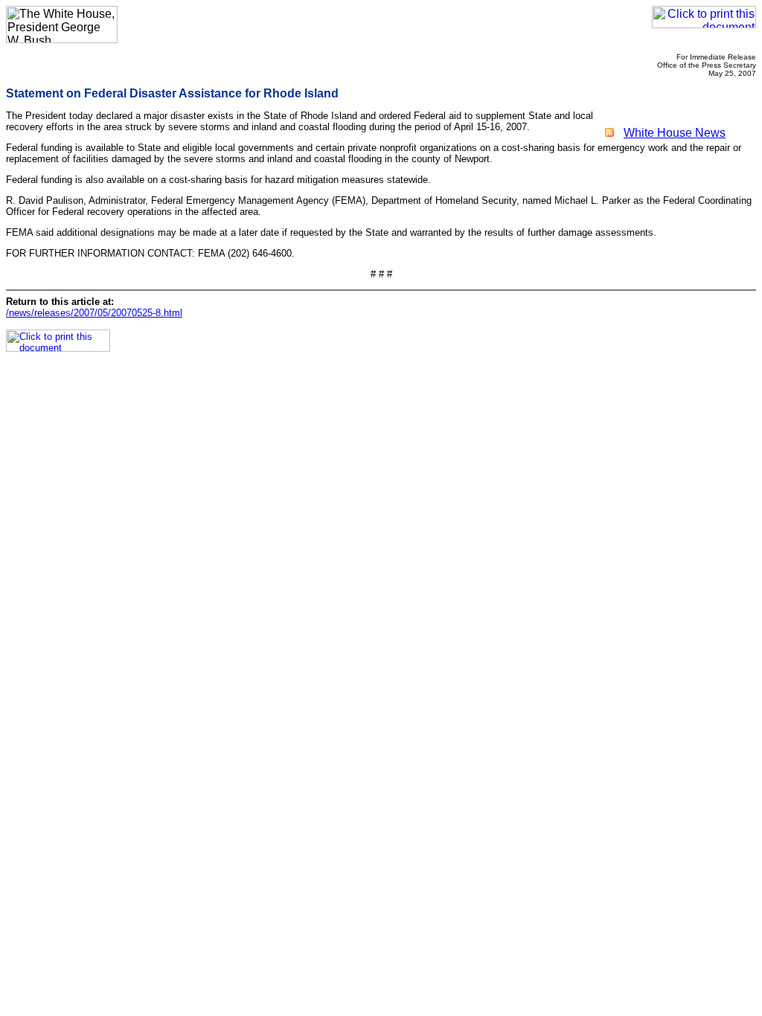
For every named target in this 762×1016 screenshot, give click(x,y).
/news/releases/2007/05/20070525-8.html (94, 312)
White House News (675, 132)
